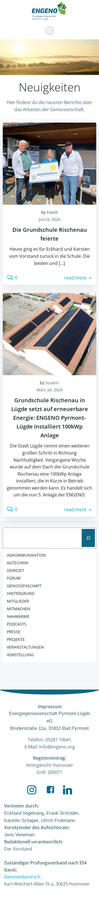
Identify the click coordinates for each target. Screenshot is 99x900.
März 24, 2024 (49, 389)
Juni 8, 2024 (49, 219)
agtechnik (17, 562)
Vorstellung (20, 654)
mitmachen (18, 608)
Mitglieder (18, 601)
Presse (13, 631)
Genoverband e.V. (22, 877)
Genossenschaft (24, 585)
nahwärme (18, 616)
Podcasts (16, 624)
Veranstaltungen (25, 647)
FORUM (14, 578)
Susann (52, 382)
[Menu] (49, 30)
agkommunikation (26, 555)
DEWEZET (15, 570)
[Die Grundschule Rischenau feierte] (49, 163)
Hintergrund (20, 593)
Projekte (16, 639)
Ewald (52, 212)
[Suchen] (88, 538)
